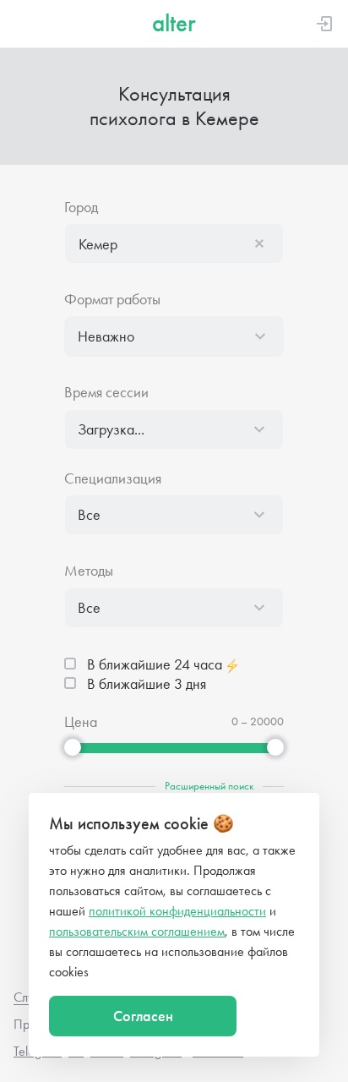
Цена (80, 722)
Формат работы (112, 300)
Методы (88, 571)
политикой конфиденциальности (177, 911)
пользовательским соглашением (137, 931)
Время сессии (106, 393)
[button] (174, 243)
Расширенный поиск (209, 786)
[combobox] (174, 243)
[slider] (72, 747)
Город (81, 207)
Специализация (112, 479)
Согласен (143, 1015)
